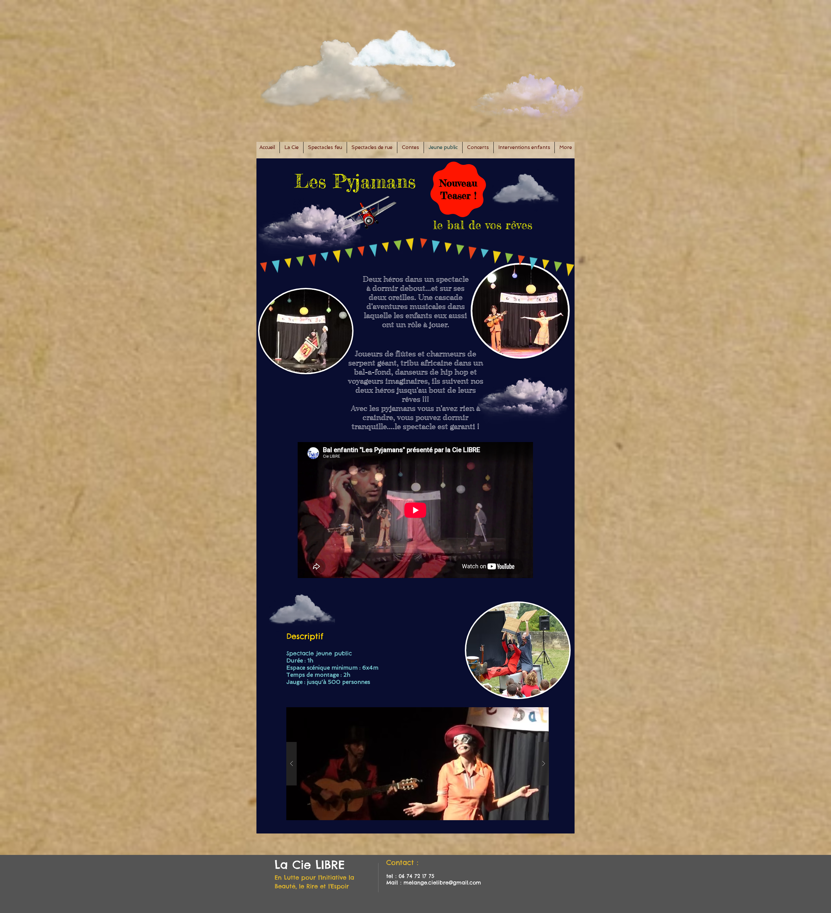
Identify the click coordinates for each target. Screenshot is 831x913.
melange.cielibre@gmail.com (442, 882)
